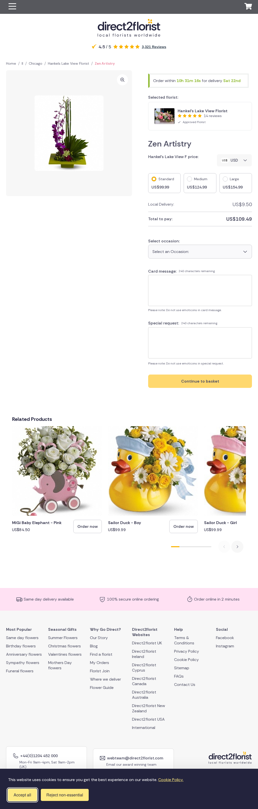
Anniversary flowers (24, 654)
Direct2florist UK (147, 642)
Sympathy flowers (22, 662)
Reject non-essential (64, 795)
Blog (94, 645)
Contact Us (184, 684)
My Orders (99, 662)
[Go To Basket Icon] (248, 7)
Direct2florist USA (148, 719)
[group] (57, 479)
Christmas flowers (64, 645)
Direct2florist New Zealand (148, 708)
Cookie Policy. (170, 779)
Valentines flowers (65, 654)
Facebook (225, 637)
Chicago (35, 63)
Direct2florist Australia (144, 694)
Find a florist (101, 654)
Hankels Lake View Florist (68, 63)
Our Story (99, 637)
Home (11, 63)
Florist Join (100, 670)
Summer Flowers (63, 637)
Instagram (225, 645)
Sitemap (181, 667)
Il (22, 63)
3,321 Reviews (154, 47)
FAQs (179, 676)
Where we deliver (105, 679)
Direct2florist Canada (144, 681)
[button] (12, 7)
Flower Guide (102, 687)
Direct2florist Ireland (144, 653)
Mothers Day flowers (60, 665)
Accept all (22, 795)
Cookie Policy (186, 659)
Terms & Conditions (184, 640)
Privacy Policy (186, 651)
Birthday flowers (21, 645)
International (143, 727)
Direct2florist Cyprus (144, 667)
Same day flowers (22, 637)
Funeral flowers (20, 670)
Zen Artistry (105, 63)
